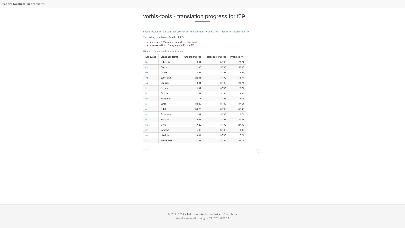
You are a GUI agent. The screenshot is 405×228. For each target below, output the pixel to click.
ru (146, 119)
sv (146, 129)
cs (146, 67)
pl (146, 109)
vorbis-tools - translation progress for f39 (228, 31)
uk (146, 135)
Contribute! (230, 214)
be (146, 61)
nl (146, 103)
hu (146, 98)
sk (146, 124)
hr (146, 93)
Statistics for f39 (181, 31)
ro (146, 114)
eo (146, 77)
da (146, 72)
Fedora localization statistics (23, 4)
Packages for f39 (198, 31)
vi (146, 140)
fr (146, 88)
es (146, 82)
